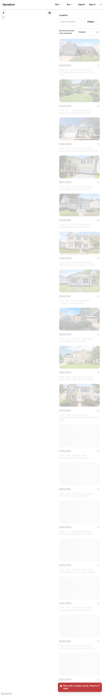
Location (63, 15)
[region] (26, 353)
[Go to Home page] (9, 4)
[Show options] (97, 32)
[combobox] (88, 32)
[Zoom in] (3, 13)
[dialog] (80, 687)
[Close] (99, 685)
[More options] (100, 4)
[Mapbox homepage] (6, 693)
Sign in (92, 5)
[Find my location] (50, 13)
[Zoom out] (3, 17)
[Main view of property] (79, 50)
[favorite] (98, 65)
